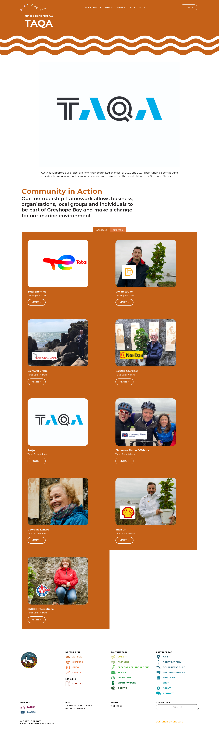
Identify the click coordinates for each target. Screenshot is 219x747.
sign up (177, 707)
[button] (92, 7)
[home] (33, 7)
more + (37, 302)
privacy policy (75, 708)
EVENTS (121, 7)
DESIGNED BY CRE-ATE (169, 722)
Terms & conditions (78, 705)
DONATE (189, 7)
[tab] (101, 229)
